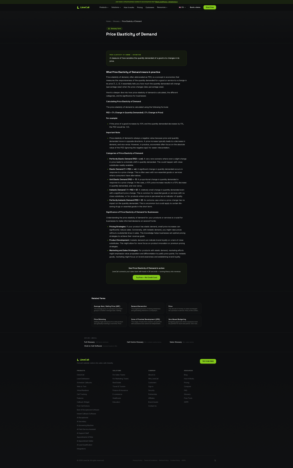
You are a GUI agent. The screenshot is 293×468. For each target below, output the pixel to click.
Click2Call (80, 375)
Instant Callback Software (86, 414)
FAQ (185, 390)
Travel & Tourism (119, 386)
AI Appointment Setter (85, 441)
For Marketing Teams (121, 379)
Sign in (150, 386)
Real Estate (117, 383)
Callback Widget (83, 402)
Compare (187, 386)
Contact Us (152, 406)
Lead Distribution (83, 379)
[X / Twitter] (215, 460)
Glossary (116, 21)
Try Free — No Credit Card (146, 277)
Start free (210, 7)
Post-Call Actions (83, 406)
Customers (150, 7)
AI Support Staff (83, 433)
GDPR (186, 402)
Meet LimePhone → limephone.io (166, 2)
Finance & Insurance (120, 390)
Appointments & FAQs (85, 437)
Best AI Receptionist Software (88, 410)
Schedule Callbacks (84, 383)
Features (80, 398)
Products (103, 7)
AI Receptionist (82, 418)
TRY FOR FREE (208, 361)
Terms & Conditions (150, 460)
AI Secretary (81, 421)
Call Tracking (82, 394)
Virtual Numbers (83, 390)
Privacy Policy (137, 460)
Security (151, 390)
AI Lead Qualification (84, 445)
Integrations (81, 449)
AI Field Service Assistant (86, 429)
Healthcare (117, 398)
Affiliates (151, 398)
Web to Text (81, 386)
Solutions (115, 7)
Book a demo (195, 7)
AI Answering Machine (85, 425)
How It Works (189, 379)
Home (108, 21)
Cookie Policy (175, 460)
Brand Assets (153, 402)
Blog (185, 375)
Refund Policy (164, 460)
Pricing (140, 7)
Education (116, 402)
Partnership (152, 394)
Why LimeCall (153, 379)
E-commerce (117, 394)
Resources (161, 7)
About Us (151, 375)
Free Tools (188, 398)
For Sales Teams (119, 375)
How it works (129, 7)
